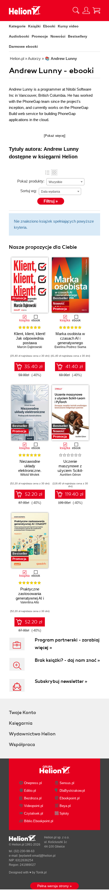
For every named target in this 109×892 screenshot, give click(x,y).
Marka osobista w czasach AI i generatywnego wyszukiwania (70, 341)
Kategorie (17, 26)
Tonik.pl (41, 872)
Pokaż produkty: (30, 181)
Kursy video (68, 26)
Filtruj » (51, 201)
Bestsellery (77, 36)
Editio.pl (30, 790)
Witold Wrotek (29, 474)
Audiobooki (19, 36)
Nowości (57, 36)
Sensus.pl (67, 783)
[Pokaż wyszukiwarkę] (76, 10)
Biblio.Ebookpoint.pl (38, 821)
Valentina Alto (29, 602)
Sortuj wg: (28, 191)
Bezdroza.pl (33, 798)
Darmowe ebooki (23, 46)
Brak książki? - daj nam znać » (67, 660)
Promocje (40, 36)
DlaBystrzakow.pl (72, 790)
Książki (34, 26)
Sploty (64, 813)
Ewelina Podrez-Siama (70, 347)
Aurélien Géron (70, 474)
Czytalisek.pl (33, 813)
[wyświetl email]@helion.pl (37, 855)
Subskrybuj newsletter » (61, 681)
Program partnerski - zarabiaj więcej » (67, 643)
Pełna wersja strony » (54, 886)
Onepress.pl (33, 783)
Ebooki (49, 26)
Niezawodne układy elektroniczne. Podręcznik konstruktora (29, 470)
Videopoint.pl (33, 806)
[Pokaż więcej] (54, 136)
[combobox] (65, 181)
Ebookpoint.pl (70, 798)
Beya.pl (65, 806)
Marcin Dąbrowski (29, 347)
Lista (47, 172)
